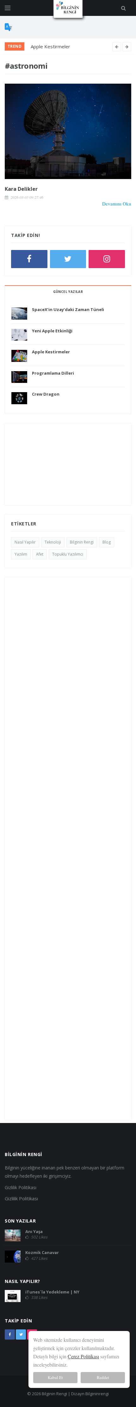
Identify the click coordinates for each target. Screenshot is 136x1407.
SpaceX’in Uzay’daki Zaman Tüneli (68, 309)
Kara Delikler (21, 188)
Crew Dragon (45, 394)
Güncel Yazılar (68, 291)
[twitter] (21, 1334)
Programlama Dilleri (53, 373)
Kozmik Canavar (42, 1252)
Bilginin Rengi (82, 542)
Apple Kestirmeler (50, 46)
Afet (39, 554)
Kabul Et (55, 1377)
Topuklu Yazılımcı (67, 554)
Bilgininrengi (97, 1394)
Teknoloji (53, 542)
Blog (106, 542)
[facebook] (10, 1334)
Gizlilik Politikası (20, 1187)
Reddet (103, 1377)
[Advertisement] (68, 464)
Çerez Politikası (83, 1356)
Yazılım (21, 554)
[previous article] (126, 46)
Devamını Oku (116, 203)
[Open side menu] (7, 8)
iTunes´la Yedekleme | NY (52, 1292)
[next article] (116, 46)
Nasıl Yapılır (25, 542)
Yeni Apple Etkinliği (52, 331)
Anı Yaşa (34, 1231)
